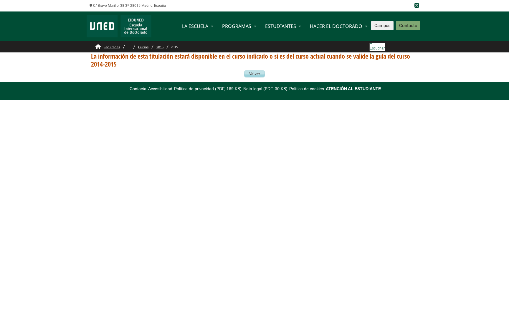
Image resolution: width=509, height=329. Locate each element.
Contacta (138, 88)
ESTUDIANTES (280, 26)
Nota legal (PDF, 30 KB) (265, 88)
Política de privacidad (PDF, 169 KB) (208, 88)
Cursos (143, 47)
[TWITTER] (416, 5)
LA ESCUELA (195, 26)
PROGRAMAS (236, 26)
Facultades (112, 47)
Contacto (408, 25)
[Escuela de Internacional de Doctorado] (119, 26)
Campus (382, 25)
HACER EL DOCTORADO (336, 26)
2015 (159, 47)
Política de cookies (306, 88)
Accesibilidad (160, 88)
